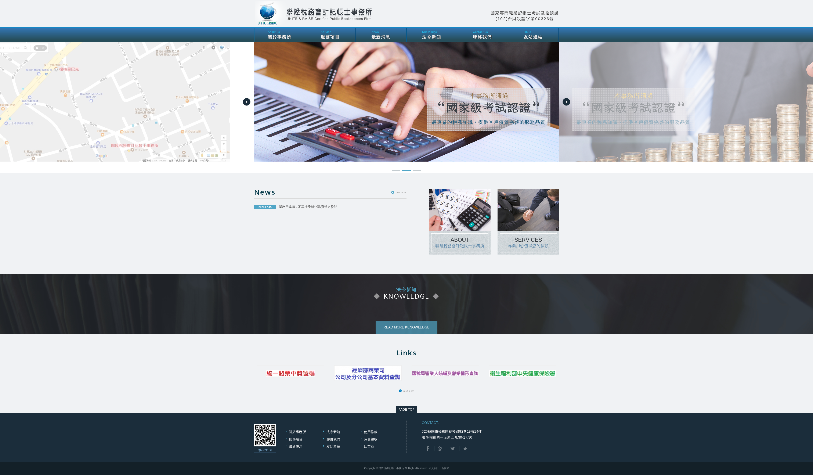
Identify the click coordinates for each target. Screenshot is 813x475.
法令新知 (333, 432)
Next (566, 102)
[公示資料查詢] (445, 373)
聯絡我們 (333, 439)
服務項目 (296, 439)
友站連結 (333, 446)
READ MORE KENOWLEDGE (406, 327)
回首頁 (369, 446)
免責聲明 (370, 439)
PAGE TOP (406, 409)
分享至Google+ (440, 448)
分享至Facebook (427, 448)
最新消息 (296, 446)
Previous (246, 102)
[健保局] (522, 373)
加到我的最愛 (465, 448)
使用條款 (370, 432)
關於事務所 (297, 432)
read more (401, 192)
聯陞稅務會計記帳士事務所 (314, 13)
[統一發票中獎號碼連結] (290, 373)
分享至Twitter (452, 448)
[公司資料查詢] (368, 373)
